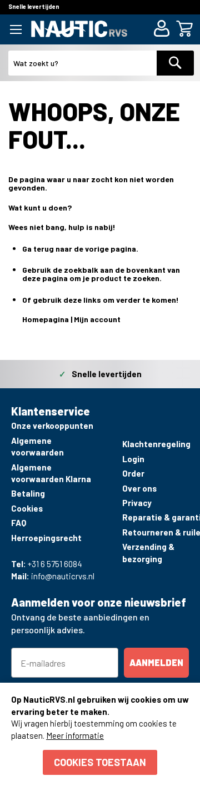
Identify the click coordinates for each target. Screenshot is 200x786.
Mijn (82, 319)
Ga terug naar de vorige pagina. (80, 248)
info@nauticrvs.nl (62, 576)
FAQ (18, 523)
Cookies (27, 508)
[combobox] (82, 63)
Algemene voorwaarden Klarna (51, 473)
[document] (100, 734)
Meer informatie (75, 735)
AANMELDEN (156, 662)
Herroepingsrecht (46, 538)
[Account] (163, 29)
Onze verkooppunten (52, 425)
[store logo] (79, 28)
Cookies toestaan (100, 762)
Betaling (28, 493)
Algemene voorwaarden (37, 446)
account (105, 319)
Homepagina (45, 319)
